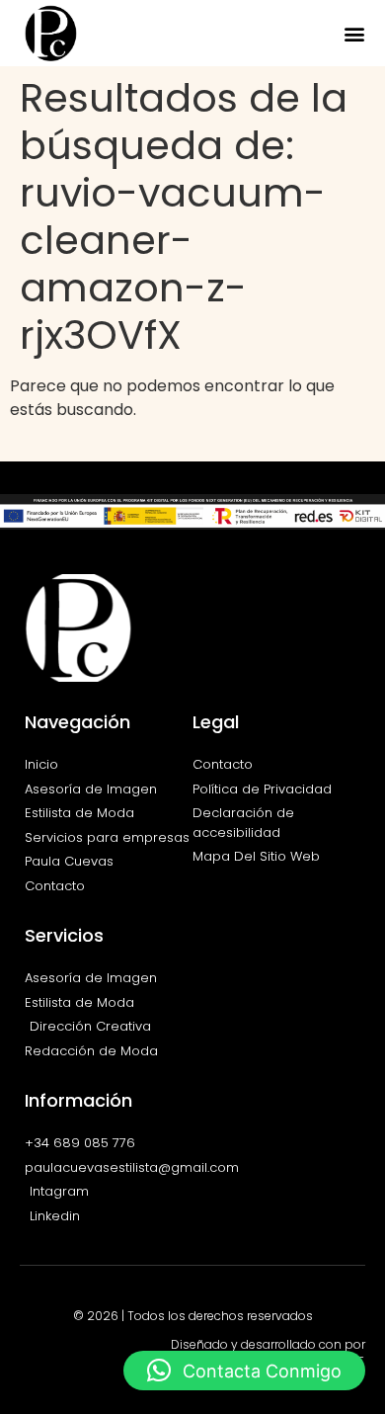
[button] (354, 33)
